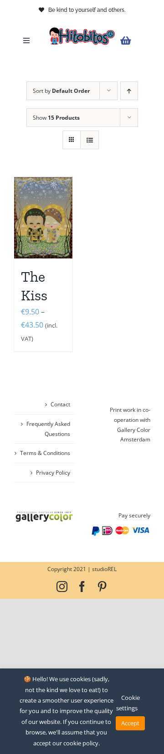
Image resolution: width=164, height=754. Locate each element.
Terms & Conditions (45, 453)
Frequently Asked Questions (48, 429)
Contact (60, 404)
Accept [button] (130, 723)
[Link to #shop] (133, 41)
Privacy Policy (53, 472)
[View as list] (89, 140)
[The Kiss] (43, 217)
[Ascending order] (129, 90)
